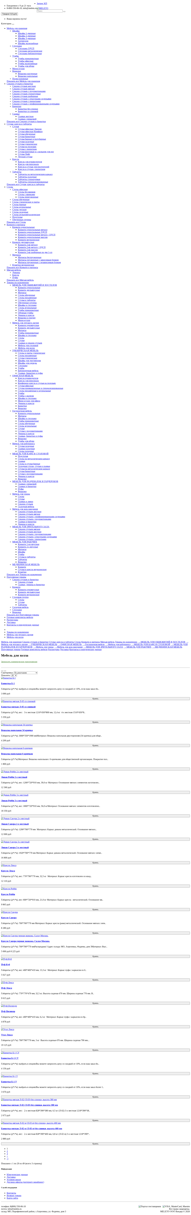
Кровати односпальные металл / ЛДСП (36, 235)
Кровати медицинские (28, 240)
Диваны (16, 272)
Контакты (11, 1193)
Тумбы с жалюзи (26, 396)
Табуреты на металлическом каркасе (35, 174)
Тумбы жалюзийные (27, 63)
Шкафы (16, 31)
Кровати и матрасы (16, 224)
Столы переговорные (28, 197)
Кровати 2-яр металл (28, 245)
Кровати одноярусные (28, 325)
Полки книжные (20, 78)
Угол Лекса (7, 1035)
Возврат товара (14, 1195)
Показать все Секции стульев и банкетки (26, 121)
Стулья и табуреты (27, 300)
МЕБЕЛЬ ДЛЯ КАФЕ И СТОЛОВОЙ (30, 453)
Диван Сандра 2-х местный (15, 824)
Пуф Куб (5, 964)
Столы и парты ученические (31, 353)
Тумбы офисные (25, 61)
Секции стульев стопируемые (26, 94)
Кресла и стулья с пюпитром (31, 169)
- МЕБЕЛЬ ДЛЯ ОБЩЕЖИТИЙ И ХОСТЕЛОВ (161, 642)
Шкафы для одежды (27, 363)
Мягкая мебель (14, 270)
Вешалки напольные (28, 76)
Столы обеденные (21, 199)
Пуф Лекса (6, 988)
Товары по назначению (18, 282)
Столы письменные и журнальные (34, 391)
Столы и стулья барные (29, 464)
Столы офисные (20, 189)
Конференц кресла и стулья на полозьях (37, 383)
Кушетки (22, 572)
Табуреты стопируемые (29, 179)
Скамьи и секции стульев (30, 343)
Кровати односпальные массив (33, 237)
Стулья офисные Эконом (30, 129)
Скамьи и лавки (25, 501)
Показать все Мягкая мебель (20, 280)
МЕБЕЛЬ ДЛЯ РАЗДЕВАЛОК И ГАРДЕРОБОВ (35, 481)
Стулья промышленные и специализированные (40, 388)
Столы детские (19, 209)
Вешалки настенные (27, 73)
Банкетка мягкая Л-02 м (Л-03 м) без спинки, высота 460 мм (31, 1128)
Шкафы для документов (29, 360)
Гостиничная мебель (22, 411)
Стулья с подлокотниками (30, 431)
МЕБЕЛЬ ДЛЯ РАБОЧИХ (24, 542)
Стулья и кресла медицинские (32, 569)
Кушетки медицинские (23, 265)
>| (7, 1159)
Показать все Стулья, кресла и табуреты (26, 184)
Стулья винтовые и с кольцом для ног (36, 151)
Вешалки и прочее (27, 318)
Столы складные (20, 212)
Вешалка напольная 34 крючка (17, 730)
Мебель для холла (26, 348)
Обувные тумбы (25, 313)
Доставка (11, 622)
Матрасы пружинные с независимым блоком (39, 262)
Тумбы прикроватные (28, 58)
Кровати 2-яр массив (28, 250)
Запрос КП (42, 3)
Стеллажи (17, 46)
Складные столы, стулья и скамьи (34, 466)
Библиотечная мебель (28, 370)
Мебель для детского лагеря (25, 323)
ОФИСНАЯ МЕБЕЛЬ (22, 375)
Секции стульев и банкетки (20, 84)
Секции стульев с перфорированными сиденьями (36, 104)
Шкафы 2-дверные (27, 36)
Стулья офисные (26, 386)
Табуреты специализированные (33, 182)
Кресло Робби (8, 894)
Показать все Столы (16, 222)
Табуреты (16, 172)
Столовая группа (20, 597)
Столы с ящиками (26, 194)
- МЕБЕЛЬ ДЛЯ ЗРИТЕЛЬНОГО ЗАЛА (103, 647)
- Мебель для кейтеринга (117, 644)
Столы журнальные (21, 207)
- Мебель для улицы (43, 647)
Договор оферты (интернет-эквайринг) (25, 1182)
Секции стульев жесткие (24, 86)
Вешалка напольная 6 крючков (17, 754)
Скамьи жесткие (26, 116)
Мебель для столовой (28, 345)
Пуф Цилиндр (8, 1011)
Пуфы (15, 277)
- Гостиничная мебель (93, 644)
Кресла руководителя (28, 378)
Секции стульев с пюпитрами (26, 101)
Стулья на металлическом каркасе (34, 469)
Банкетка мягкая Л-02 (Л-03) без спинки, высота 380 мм (29, 1105)
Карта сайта (12, 1198)
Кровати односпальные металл (32, 229)
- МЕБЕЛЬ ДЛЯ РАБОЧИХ (137, 647)
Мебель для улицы (21, 494)
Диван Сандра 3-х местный (15, 847)
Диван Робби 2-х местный (14, 777)
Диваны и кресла (26, 315)
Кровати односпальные (23, 227)
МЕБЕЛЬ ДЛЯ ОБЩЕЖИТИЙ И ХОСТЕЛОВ (34, 285)
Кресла (15, 159)
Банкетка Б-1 (8, 683)
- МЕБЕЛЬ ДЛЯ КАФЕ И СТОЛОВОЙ (150, 644)
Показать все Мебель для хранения (23, 81)
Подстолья (17, 217)
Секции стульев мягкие (23, 89)
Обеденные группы (21, 219)
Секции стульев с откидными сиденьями (31, 99)
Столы (10, 187)
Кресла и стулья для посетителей (33, 167)
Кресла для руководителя (30, 162)
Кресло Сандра (8, 917)
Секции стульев (25, 504)
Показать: (5, 675)
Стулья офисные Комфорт (30, 131)
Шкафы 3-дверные (27, 38)
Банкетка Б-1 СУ (10, 1058)
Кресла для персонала (28, 164)
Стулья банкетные (26, 136)
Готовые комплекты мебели (20, 617)
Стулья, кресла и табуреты (19, 124)
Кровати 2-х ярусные (28, 547)
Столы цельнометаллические (26, 214)
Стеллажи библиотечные (30, 53)
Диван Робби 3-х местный (14, 800)
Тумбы (15, 56)
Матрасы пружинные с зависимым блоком (38, 260)
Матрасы (16, 255)
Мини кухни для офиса (29, 401)
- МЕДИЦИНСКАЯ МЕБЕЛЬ (167, 647)
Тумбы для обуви (26, 66)
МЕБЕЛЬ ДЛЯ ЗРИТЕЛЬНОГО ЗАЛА (30, 526)
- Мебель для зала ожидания (68, 647)
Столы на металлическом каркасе (34, 459)
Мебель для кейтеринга (23, 443)
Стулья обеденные (26, 134)
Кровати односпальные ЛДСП (32, 232)
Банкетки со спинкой (28, 111)
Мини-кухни (18, 68)
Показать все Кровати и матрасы (22, 267)
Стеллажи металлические (30, 51)
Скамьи (16, 114)
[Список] (2, 670)
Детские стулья (25, 156)
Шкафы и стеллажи (27, 305)
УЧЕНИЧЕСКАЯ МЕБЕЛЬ (25, 350)
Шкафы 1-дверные (27, 33)
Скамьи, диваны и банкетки (31, 584)
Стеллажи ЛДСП (26, 48)
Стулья (15, 126)
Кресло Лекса (8, 871)
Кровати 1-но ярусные (28, 544)
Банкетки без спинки (28, 109)
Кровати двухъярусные (23, 242)
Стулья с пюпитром (27, 149)
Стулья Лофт (24, 154)
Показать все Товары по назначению (24, 574)
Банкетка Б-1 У (9, 1081)
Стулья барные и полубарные (32, 139)
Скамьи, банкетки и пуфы (30, 373)
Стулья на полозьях (27, 146)
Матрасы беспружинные (29, 257)
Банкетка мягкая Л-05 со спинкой (18, 707)
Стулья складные (26, 141)
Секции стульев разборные (25, 96)
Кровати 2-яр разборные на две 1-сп (35, 252)
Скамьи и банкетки (27, 486)
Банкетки (16, 106)
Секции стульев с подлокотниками (29, 91)
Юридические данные (17, 1174)
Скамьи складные (26, 448)
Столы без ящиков (26, 192)
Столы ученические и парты (26, 202)
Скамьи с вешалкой (27, 119)
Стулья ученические (27, 144)
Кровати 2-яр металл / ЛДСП (32, 247)
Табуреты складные (27, 177)
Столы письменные (27, 297)
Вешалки (16, 71)
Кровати (22, 567)
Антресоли (23, 41)
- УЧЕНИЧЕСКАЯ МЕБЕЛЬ (42, 644)
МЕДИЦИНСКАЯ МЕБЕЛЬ (26, 564)
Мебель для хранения (17, 28)
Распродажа (12, 620)
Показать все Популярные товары (23, 615)
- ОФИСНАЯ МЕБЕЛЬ (70, 644)
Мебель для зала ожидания (25, 509)
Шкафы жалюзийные (28, 43)
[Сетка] (5, 670)
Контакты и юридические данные (23, 625)
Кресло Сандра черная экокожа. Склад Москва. (25, 941)
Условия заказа (14, 1179)
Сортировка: (7, 672)
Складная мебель (26, 506)
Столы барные (19, 204)
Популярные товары (16, 577)
